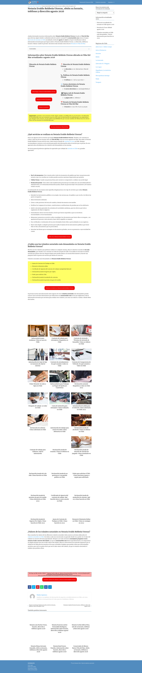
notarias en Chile (72, 148)
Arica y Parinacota (101, 50)
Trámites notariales (101, 2)
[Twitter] (33, 587)
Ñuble (97, 79)
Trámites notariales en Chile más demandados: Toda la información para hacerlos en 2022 (105, 35)
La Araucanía (99, 60)
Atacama (98, 53)
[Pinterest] (37, 587)
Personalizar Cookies (32, 668)
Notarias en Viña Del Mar (78, 43)
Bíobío (97, 57)
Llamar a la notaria (44, 107)
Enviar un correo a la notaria (44, 99)
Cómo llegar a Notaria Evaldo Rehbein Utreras (43, 91)
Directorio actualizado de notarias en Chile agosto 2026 (105, 23)
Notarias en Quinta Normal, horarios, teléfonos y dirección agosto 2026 (76, 605)
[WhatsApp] (42, 587)
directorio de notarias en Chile (36, 40)
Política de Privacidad (32, 669)
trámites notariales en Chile (36, 537)
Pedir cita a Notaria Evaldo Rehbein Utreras (60, 236)
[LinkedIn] (46, 587)
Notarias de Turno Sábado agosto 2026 (104, 28)
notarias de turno (69, 141)
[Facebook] (29, 587)
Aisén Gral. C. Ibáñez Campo (104, 47)
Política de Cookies (32, 666)
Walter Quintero (42, 595)
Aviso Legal (30, 665)
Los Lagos (99, 67)
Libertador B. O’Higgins (102, 63)
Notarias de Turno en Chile (86, 2)
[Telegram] (50, 587)
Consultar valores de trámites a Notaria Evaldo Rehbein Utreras (60, 579)
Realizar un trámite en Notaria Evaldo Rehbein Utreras (59, 288)
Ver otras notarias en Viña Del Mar (59, 127)
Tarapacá (98, 82)
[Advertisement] (59, 24)
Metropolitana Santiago (103, 75)
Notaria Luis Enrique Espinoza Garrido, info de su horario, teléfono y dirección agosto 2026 (42, 605)
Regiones (110, 2)
